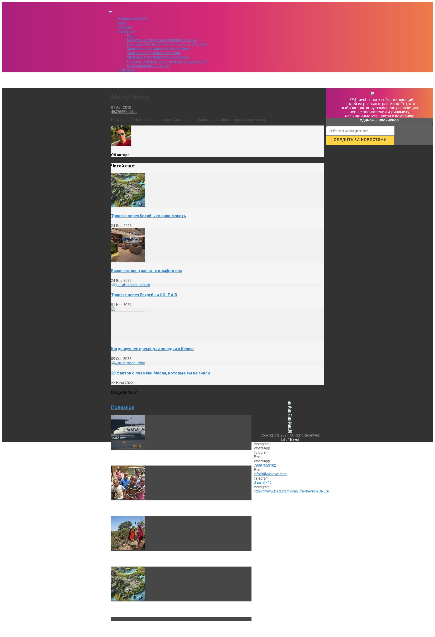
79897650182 (265, 465)
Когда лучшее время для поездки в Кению (152, 348)
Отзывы (125, 27)
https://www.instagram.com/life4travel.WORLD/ (291, 491)
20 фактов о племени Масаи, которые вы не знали (160, 373)
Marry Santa (130, 97)
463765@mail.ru (124, 112)
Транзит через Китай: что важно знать (148, 215)
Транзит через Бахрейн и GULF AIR (144, 294)
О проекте (126, 70)
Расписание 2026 (132, 18)
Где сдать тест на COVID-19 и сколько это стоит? (168, 44)
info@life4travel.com (270, 474)
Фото (122, 23)
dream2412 (263, 482)
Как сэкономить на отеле (148, 66)
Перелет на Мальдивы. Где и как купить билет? (167, 61)
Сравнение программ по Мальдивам (158, 48)
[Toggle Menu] (110, 11)
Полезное (126, 31)
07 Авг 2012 (121, 107)
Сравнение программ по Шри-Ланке (158, 57)
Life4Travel (290, 439)
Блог (131, 36)
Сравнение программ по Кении (153, 53)
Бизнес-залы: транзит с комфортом (146, 270)
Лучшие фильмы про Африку (139, 508)
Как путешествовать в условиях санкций (162, 40)
